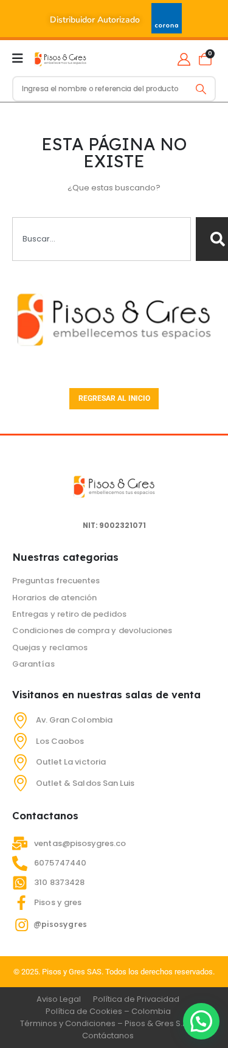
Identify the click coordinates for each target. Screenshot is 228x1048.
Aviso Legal (58, 999)
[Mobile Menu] (17, 58)
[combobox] (101, 239)
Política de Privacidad (136, 999)
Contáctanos (108, 1035)
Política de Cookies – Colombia (108, 1011)
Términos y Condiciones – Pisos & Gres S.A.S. (108, 1023)
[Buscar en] (201, 88)
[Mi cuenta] (184, 58)
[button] (201, 1021)
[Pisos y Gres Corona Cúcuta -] (60, 58)
